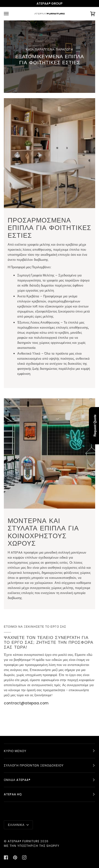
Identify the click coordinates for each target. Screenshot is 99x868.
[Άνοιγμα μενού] (11, 13)
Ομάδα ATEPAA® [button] (17, 780)
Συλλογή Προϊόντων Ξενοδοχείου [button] (34, 765)
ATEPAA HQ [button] (13, 794)
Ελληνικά (16, 825)
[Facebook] (6, 857)
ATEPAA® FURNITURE (23, 841)
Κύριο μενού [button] (15, 751)
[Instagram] (24, 857)
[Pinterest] (15, 857)
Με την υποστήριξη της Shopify (31, 846)
